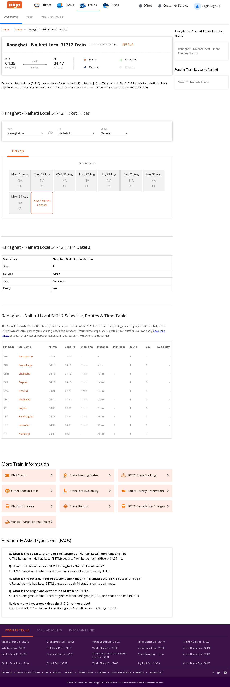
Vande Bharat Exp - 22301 (196, 654)
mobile (57, 672)
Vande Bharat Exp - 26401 (151, 647)
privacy (69, 672)
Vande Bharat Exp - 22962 (15, 641)
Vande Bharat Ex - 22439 (105, 647)
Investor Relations (28, 672)
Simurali (23, 390)
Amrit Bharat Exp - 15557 (151, 654)
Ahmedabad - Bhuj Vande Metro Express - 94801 (109, 655)
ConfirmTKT (156, 672)
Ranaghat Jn (26, 356)
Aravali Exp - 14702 (57, 663)
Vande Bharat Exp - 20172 (106, 641)
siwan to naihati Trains (193, 82)
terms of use (85, 672)
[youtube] (225, 672)
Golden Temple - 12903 (14, 654)
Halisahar (24, 425)
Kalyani (23, 408)
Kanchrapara (26, 416)
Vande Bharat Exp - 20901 (60, 641)
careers (101, 672)
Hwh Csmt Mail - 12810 (59, 647)
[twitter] (218, 672)
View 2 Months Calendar (42, 203)
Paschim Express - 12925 (60, 654)
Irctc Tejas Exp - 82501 (13, 647)
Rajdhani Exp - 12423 (149, 663)
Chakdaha (24, 373)
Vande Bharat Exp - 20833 (196, 663)
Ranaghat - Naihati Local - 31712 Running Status (199, 51)
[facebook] (214, 672)
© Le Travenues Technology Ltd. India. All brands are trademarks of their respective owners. (115, 682)
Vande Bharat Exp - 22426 (196, 647)
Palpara (23, 382)
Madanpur (25, 399)
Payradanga (26, 365)
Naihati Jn (24, 433)
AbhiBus (139, 672)
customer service (121, 672)
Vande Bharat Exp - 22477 (151, 641)
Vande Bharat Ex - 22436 (105, 663)
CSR (47, 672)
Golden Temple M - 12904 (15, 663)
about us (7, 672)
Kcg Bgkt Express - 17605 (196, 641)
